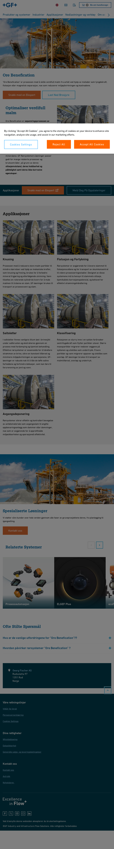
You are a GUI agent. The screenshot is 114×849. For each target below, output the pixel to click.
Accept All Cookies (92, 144)
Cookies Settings (21, 144)
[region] (57, 138)
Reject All (59, 144)
